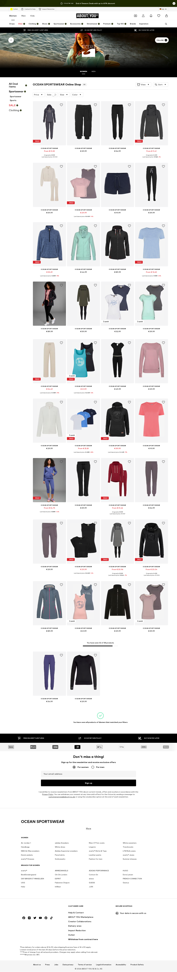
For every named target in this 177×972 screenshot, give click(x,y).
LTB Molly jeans (129, 851)
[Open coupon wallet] (135, 15)
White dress (60, 847)
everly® (24, 871)
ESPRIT (58, 879)
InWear (58, 887)
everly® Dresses (27, 859)
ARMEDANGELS (61, 871)
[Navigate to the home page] (36, 907)
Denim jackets (27, 855)
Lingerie (92, 847)
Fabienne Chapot (62, 883)
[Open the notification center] (151, 15)
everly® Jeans (128, 855)
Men (23, 16)
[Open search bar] (165, 24)
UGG (23, 883)
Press (47, 965)
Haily (23, 887)
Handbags (25, 847)
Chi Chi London (61, 875)
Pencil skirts (60, 855)
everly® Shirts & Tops (98, 851)
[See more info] (49, 159)
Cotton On (93, 875)
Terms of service (85, 965)
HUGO (125, 871)
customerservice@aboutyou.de (62, 797)
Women (13, 16)
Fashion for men (95, 859)
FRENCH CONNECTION (132, 879)
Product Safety (137, 965)
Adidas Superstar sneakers (66, 851)
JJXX (91, 887)
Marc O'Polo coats (97, 843)
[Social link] (23, 918)
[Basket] (166, 15)
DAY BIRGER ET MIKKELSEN (32, 879)
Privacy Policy (47, 794)
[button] (143, 84)
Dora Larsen (128, 875)
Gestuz (126, 883)
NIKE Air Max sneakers (30, 851)
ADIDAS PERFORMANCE (99, 871)
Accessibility (121, 965)
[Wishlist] (158, 15)
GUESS (92, 883)
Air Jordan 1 (26, 843)
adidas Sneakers (62, 843)
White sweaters (129, 843)
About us (37, 965)
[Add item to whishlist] (61, 105)
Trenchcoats (128, 847)
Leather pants (95, 855)
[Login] (143, 15)
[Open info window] (174, 3)
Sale (49, 95)
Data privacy (68, 965)
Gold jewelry (60, 859)
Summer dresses (130, 859)
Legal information (103, 965)
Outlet (15, 9)
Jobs (56, 965)
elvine (91, 879)
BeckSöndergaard (28, 875)
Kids (32, 16)
